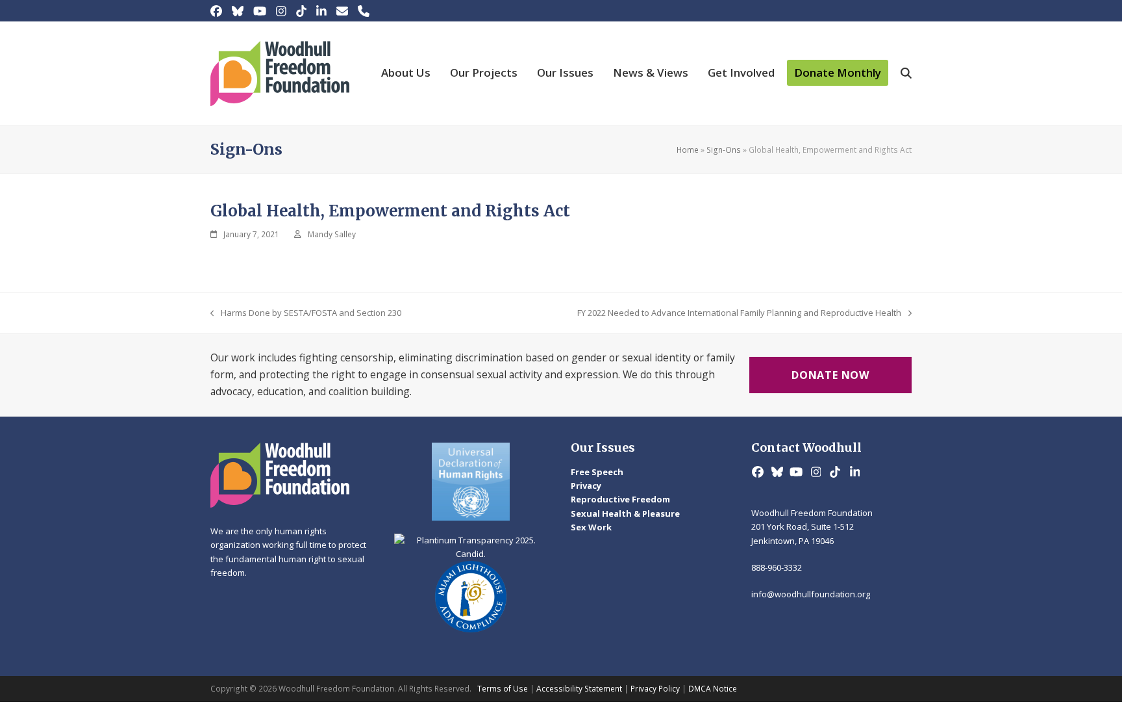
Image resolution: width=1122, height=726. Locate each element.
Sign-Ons (723, 149)
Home (688, 149)
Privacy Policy (655, 688)
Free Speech (597, 472)
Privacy (586, 485)
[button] (906, 73)
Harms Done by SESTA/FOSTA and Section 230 (305, 313)
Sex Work (591, 527)
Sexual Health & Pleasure (625, 513)
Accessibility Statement (579, 688)
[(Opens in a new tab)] (471, 482)
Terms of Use (502, 688)
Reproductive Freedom (620, 499)
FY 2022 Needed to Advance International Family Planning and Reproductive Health (739, 313)
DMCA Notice (712, 688)
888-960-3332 (776, 567)
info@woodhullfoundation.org (810, 594)
